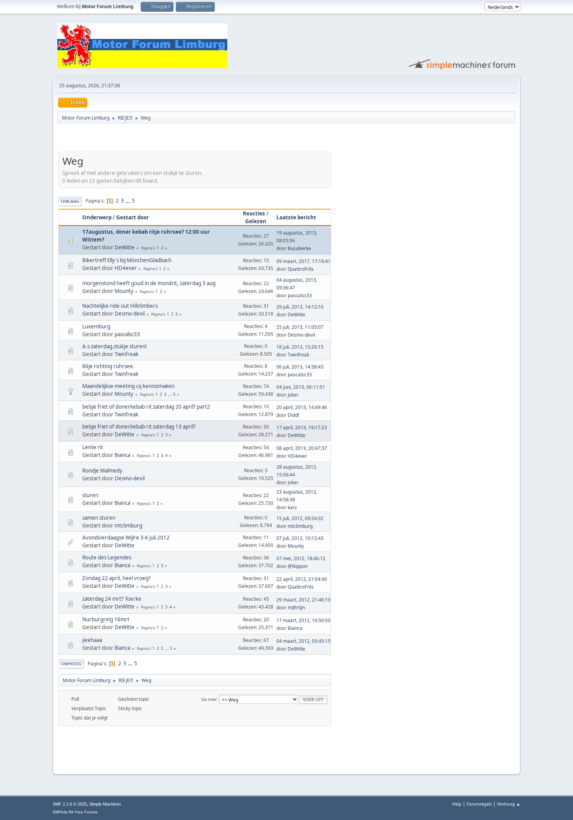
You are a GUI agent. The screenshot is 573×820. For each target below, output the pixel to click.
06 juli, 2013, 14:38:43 (300, 366)
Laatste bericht (296, 217)
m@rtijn (296, 607)
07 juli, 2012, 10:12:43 (300, 538)
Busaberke (299, 248)
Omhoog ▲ (508, 804)
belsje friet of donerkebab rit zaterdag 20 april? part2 (146, 406)
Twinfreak (126, 354)
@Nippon (298, 566)
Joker (293, 394)
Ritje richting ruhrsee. (108, 366)
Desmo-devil (130, 313)
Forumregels (479, 804)
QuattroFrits (301, 269)
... (128, 200)
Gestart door (132, 217)
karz (292, 507)
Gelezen (255, 221)
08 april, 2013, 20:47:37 (301, 448)
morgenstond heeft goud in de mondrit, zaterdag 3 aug (149, 283)
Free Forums (86, 812)
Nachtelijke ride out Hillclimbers (120, 305)
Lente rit (92, 447)
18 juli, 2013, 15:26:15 (300, 347)
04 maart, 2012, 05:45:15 (303, 641)
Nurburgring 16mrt (105, 619)
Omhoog (71, 664)
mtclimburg (128, 525)
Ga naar (209, 699)
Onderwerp (96, 217)
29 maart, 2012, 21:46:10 (303, 599)
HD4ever (126, 268)
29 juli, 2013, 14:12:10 (300, 306)
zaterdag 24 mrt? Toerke (111, 598)
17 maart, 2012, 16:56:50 (303, 620)
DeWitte (124, 247)
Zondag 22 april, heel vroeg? (116, 578)
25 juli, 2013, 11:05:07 (300, 327)
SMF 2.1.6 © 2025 (70, 804)
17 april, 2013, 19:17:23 (301, 427)
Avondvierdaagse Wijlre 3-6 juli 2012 (126, 537)
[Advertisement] (149, 138)
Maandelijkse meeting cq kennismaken (128, 386)
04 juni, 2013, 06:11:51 (300, 387)
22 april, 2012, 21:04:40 (301, 579)
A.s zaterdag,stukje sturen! (114, 346)
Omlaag (70, 201)
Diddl (293, 415)
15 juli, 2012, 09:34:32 (300, 518)
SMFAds (60, 812)
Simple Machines (105, 804)
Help (457, 804)
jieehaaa (92, 640)
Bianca (122, 454)
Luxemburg (96, 326)
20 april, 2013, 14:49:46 (301, 407)
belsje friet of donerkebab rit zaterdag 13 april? (139, 426)
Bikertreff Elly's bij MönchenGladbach (127, 260)
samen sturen (98, 517)
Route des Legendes (106, 557)
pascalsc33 (300, 295)
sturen (90, 495)
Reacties (254, 213)
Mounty (124, 290)
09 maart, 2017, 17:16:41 (303, 261)
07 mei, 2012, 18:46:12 (300, 558)
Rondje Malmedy (102, 470)
